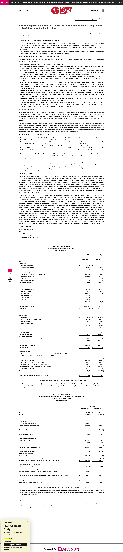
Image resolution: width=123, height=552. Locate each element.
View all (119, 2)
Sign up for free (15, 545)
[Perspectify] (10, 274)
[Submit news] (10, 270)
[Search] (92, 18)
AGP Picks (4, 2)
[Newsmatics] (10, 281)
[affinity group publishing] (10, 278)
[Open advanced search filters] (95, 18)
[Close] (27, 521)
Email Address (8, 538)
